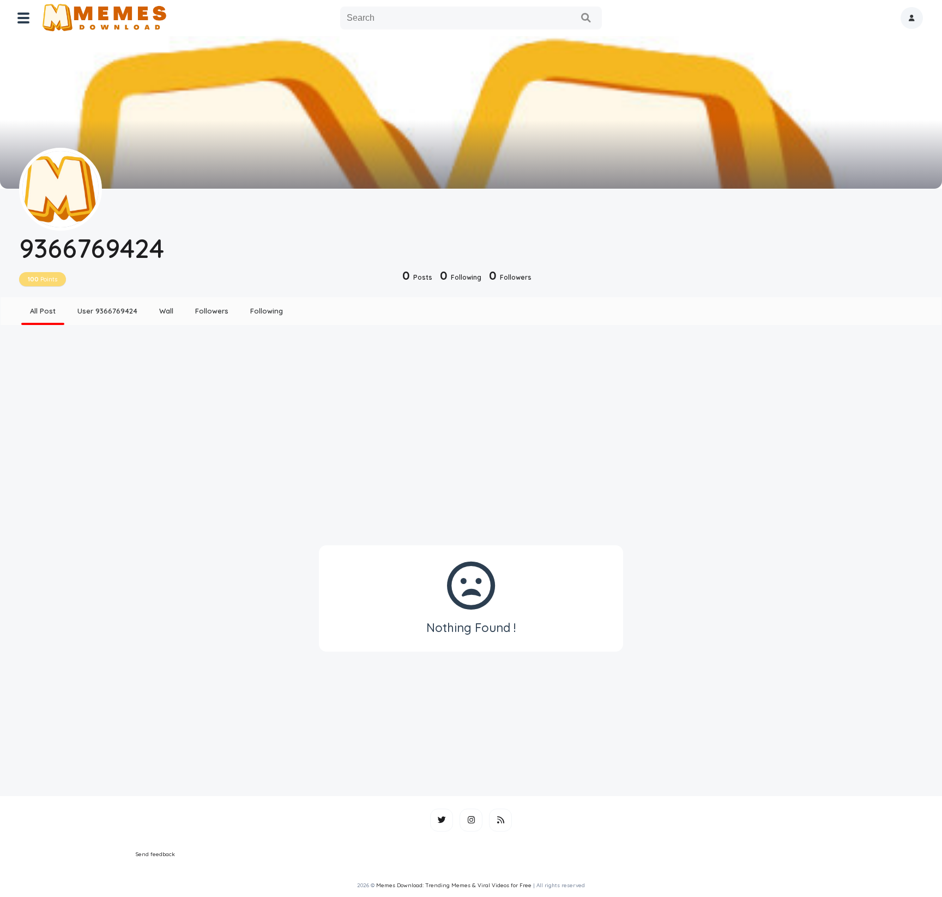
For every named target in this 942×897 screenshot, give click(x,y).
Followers (211, 310)
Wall (166, 310)
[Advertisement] (471, 418)
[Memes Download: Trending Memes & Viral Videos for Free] (104, 18)
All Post (43, 310)
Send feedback (155, 854)
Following (266, 310)
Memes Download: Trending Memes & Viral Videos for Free (454, 885)
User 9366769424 (107, 310)
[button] (912, 18)
